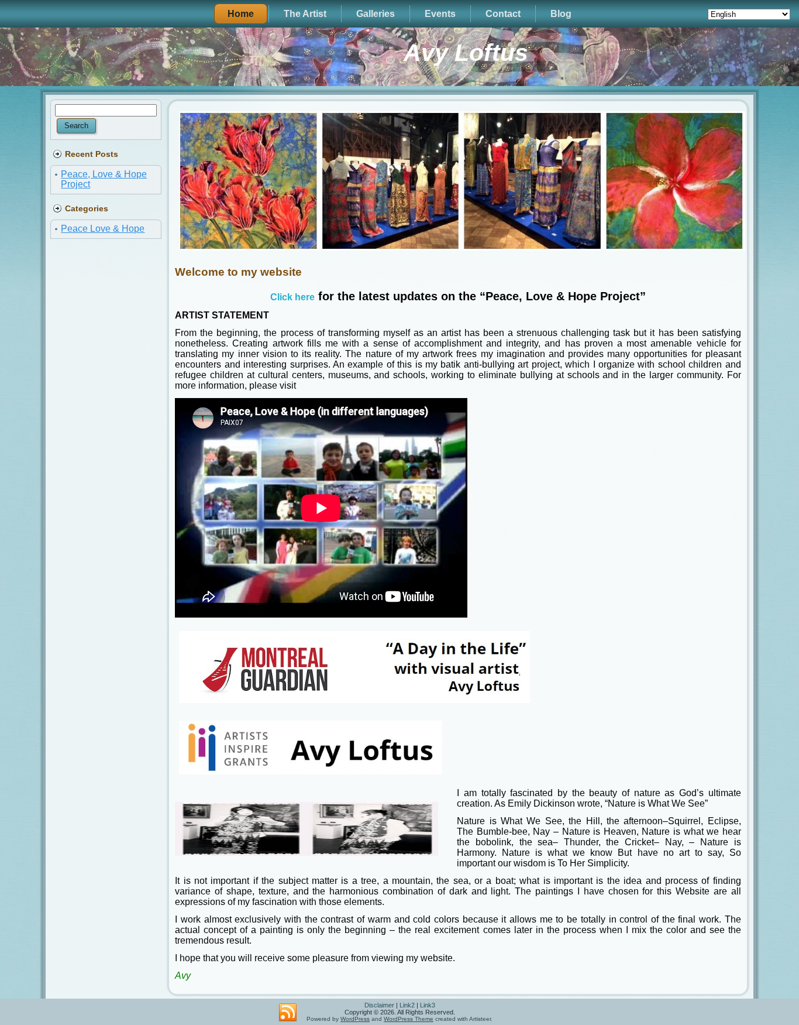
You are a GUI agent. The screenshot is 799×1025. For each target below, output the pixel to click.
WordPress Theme (408, 1019)
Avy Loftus (466, 52)
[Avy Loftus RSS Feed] (287, 1012)
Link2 (407, 1005)
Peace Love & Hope (102, 229)
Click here (292, 297)
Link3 (427, 1005)
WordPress (355, 1019)
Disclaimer (379, 1005)
